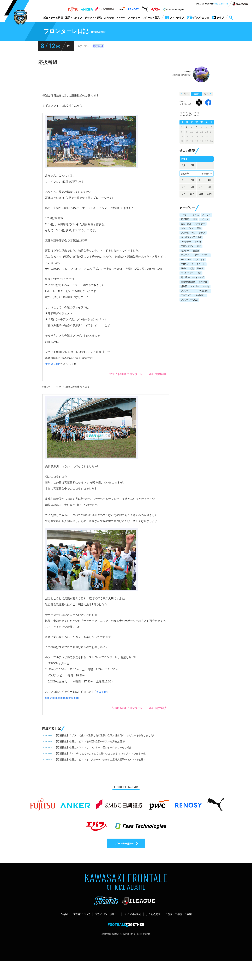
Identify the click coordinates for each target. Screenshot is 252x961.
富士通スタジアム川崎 (191, 237)
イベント (185, 215)
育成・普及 (186, 223)
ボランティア (187, 273)
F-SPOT (121, 17)
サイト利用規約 (132, 914)
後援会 (196, 250)
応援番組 (98, 46)
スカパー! (194, 286)
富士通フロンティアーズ (192, 277)
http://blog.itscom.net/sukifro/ (62, 697)
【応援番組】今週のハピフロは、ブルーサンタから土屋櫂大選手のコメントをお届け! (101, 759)
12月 (209, 194)
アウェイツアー (202, 255)
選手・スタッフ (73, 17)
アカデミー (134, 17)
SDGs (183, 268)
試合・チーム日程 (53, 17)
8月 (209, 187)
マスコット (199, 259)
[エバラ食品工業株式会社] (155, 8)
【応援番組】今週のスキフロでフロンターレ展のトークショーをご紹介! (93, 747)
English (64, 914)
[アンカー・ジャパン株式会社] (86, 8)
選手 (199, 228)
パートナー (200, 223)
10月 (192, 194)
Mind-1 (200, 268)
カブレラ (185, 250)
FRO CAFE (186, 259)
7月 (201, 187)
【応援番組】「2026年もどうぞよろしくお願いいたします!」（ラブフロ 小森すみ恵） (101, 753)
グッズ (196, 215)
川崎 (195, 219)
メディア (206, 215)
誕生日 (184, 286)
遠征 (199, 246)
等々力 (198, 241)
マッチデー (186, 241)
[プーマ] (144, 8)
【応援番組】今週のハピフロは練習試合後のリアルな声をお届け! (90, 741)
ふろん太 (204, 219)
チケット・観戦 (93, 17)
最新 (196, 93)
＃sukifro (101, 691)
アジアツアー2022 (189, 299)
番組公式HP (52, 363)
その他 (206, 286)
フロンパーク (187, 264)
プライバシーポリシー (107, 914)
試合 (192, 268)
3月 (201, 180)
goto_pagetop (241, 948)
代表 (199, 273)
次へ (206, 93)
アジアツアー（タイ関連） (193, 295)
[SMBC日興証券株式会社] (104, 8)
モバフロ (203, 282)
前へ (186, 93)
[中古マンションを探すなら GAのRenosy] (133, 8)
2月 (192, 165)
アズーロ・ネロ (188, 232)
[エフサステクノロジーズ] (173, 8)
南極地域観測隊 (188, 282)
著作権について (81, 914)
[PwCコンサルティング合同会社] (121, 8)
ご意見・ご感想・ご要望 (178, 914)
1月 (183, 165)
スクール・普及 (151, 17)
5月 (183, 187)
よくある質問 (153, 914)
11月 (201, 194)
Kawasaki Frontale (212, 4)
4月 (209, 180)
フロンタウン (187, 246)
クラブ (202, 232)
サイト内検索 (230, 17)
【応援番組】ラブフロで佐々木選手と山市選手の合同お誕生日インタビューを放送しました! (104, 735)
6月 (192, 187)
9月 (183, 194)
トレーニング (187, 228)
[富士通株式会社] (73, 8)
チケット (201, 264)
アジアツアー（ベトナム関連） (195, 291)
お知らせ (109, 17)
